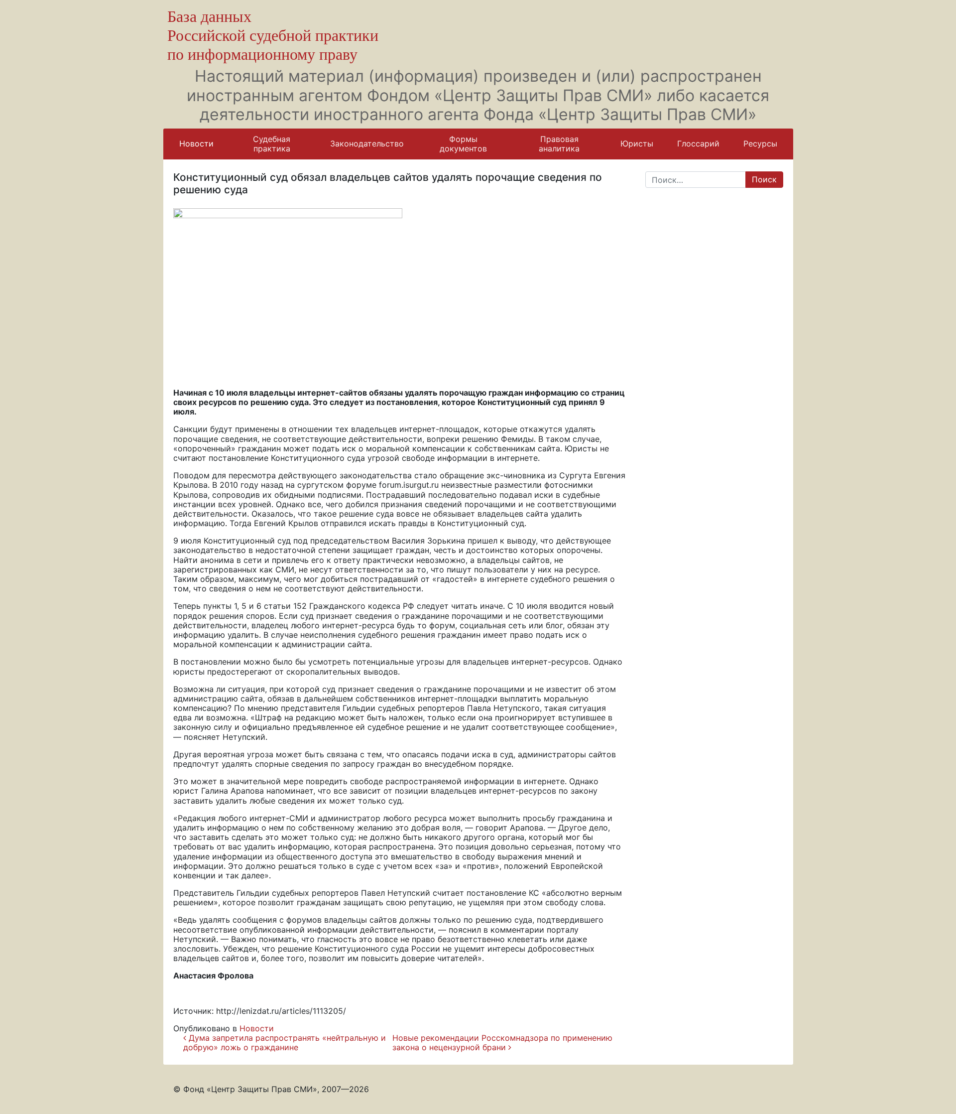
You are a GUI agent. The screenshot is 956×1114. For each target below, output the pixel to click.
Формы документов (463, 143)
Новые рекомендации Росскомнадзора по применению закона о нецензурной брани (502, 1042)
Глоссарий (698, 143)
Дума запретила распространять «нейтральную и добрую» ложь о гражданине (284, 1042)
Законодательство (367, 143)
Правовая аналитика (559, 143)
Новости (196, 143)
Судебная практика (271, 143)
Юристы (636, 143)
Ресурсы (760, 143)
